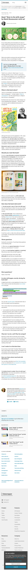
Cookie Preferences (19, 547)
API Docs (4, 550)
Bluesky (16, 401)
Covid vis (16, 456)
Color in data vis (4, 456)
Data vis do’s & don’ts (5, 461)
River (3, 543)
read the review (11, 301)
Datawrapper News (18, 461)
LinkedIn (10, 401)
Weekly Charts (4, 475)
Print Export (17, 517)
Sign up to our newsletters (7, 418)
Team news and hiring (19, 468)
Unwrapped (3, 472)
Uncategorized (4, 470)
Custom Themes (18, 513)
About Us (17, 538)
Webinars (4, 545)
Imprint (15, 557)
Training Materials (6, 547)
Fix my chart (4, 463)
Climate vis (3, 454)
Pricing (3, 517)
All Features (17, 511)
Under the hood (18, 470)
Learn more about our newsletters (19, 481)
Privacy (16, 526)
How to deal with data (19, 463)
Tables (3, 515)
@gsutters (22, 388)
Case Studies (5, 520)
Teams (16, 522)
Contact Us (6, 502)
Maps (16, 465)
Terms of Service (18, 550)
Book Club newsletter (21, 361)
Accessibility (17, 524)
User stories (17, 472)
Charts (3, 511)
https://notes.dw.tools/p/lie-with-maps (16, 230)
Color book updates (19, 454)
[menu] (25, 2)
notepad (5, 83)
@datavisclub (16, 215)
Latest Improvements (19, 541)
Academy (4, 541)
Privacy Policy (18, 545)
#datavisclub (9, 217)
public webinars (18, 392)
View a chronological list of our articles (7, 481)
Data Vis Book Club (4, 12)
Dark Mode (17, 515)
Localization (17, 520)
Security (16, 529)
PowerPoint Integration (20, 531)
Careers (16, 543)
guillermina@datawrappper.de (9, 376)
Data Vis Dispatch (18, 458)
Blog (13, 2)
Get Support (6, 500)
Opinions (3, 468)
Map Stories (4, 465)
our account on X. (18, 363)
